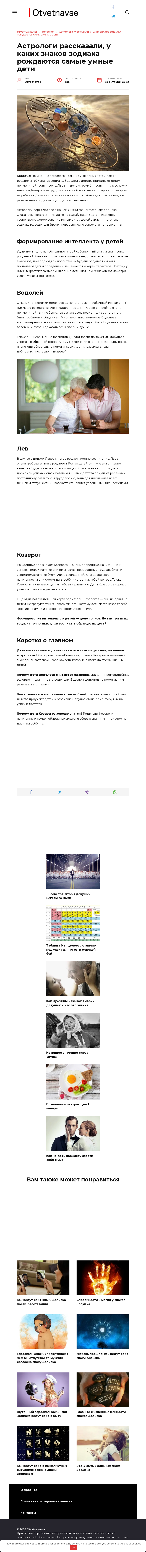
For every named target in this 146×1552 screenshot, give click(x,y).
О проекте (28, 1490)
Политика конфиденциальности (46, 1501)
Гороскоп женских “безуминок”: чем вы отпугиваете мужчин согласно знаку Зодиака (42, 1358)
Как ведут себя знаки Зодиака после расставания (41, 1302)
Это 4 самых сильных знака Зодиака (99, 1467)
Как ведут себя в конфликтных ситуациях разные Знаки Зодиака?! (42, 1469)
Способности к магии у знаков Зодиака (101, 1302)
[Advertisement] (73, 515)
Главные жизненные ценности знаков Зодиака (101, 1413)
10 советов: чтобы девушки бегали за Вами (68, 896)
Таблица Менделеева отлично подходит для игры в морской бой (71, 949)
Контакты (28, 1513)
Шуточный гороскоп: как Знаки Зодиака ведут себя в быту (42, 1413)
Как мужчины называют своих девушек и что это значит (70, 1003)
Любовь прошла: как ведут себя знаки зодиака (102, 1356)
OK (73, 1547)
